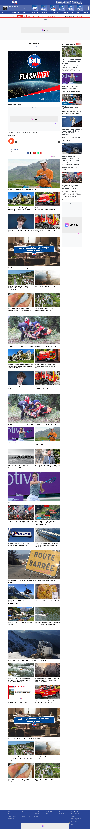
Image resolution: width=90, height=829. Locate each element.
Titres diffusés (12, 816)
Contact (10, 813)
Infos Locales (24, 815)
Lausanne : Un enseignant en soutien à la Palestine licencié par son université (72, 132)
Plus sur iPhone (62, 813)
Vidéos (66, 12)
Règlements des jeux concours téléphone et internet (76, 823)
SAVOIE (20, 16)
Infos (24, 12)
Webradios (34, 12)
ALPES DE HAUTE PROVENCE (48, 16)
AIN (24, 16)
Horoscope (75, 12)
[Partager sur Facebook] (27, 153)
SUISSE (29, 16)
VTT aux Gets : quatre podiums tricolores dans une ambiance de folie (71, 187)
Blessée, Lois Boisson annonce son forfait (70, 87)
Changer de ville (78, 16)
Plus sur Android (63, 815)
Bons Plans (15, 12)
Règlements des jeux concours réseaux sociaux (76, 815)
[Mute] (24, 8)
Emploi (86, 12)
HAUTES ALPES (36, 16)
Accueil (4, 12)
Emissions (35, 815)
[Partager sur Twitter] (30, 153)
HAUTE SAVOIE (13, 16)
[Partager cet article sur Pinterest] (34, 153)
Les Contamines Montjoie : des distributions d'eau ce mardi (71, 61)
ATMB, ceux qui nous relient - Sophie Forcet (70, 108)
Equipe (10, 815)
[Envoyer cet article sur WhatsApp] (37, 153)
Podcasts (45, 12)
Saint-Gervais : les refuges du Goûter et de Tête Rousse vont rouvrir (71, 158)
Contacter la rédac (25, 816)
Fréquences (11, 818)
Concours (56, 12)
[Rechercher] (80, 2)
